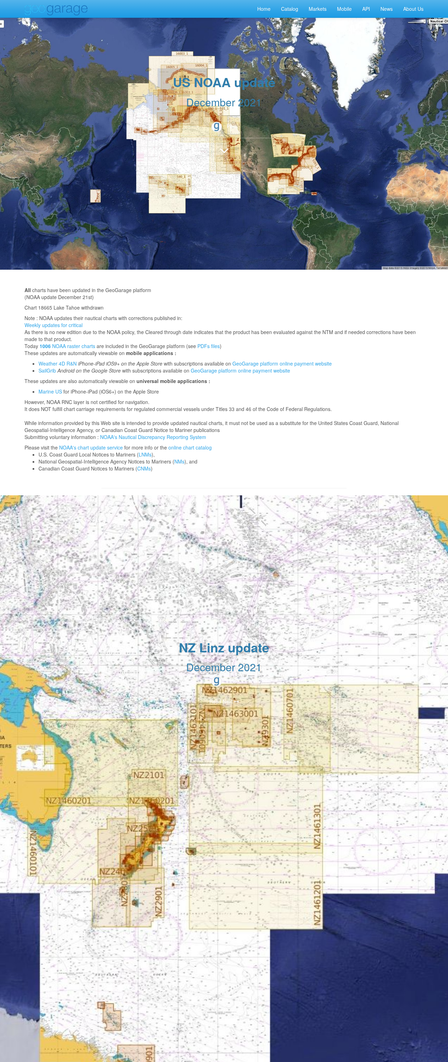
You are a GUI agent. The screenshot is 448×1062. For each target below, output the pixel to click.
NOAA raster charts (73, 345)
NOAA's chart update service (91, 447)
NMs (179, 461)
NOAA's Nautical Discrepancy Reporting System (153, 436)
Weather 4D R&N (57, 363)
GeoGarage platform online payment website (282, 363)
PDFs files (208, 345)
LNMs (145, 454)
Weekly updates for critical (53, 324)
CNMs (144, 468)
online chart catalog (190, 447)
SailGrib (47, 370)
